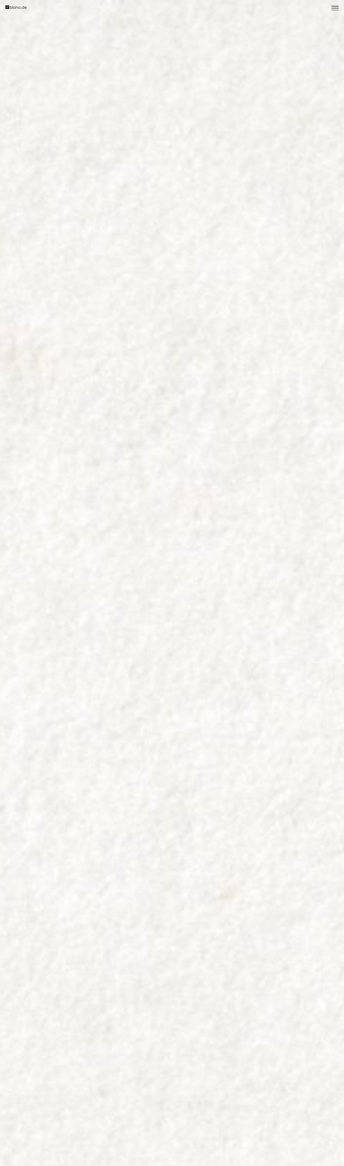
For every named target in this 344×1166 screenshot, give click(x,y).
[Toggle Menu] (335, 8)
